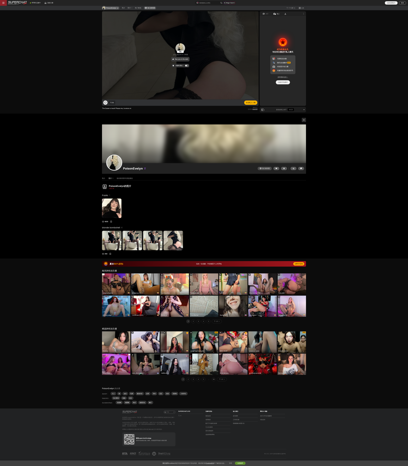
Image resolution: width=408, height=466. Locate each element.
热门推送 (138, 8)
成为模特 (235, 416)
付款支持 (262, 419)
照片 (130, 8)
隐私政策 (208, 416)
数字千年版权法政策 (211, 423)
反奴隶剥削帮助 (210, 434)
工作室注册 (236, 419)
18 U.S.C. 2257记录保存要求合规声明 (275, 454)
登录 (402, 3)
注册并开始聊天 (283, 82)
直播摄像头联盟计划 (238, 423)
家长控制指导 (209, 431)
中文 (168, 412)
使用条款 (208, 419)
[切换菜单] (3, 3)
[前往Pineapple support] (154, 454)
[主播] (304, 120)
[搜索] (221, 2)
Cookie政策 (209, 427)
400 (106, 222)
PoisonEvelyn (108, 388)
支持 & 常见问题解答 (266, 416)
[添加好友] (293, 168)
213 (106, 254)
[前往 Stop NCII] (164, 453)
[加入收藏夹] (105, 102)
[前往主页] (17, 3)
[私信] (301, 168)
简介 (123, 8)
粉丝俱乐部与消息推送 (125, 178)
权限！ (286, 77)
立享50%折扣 (299, 264)
